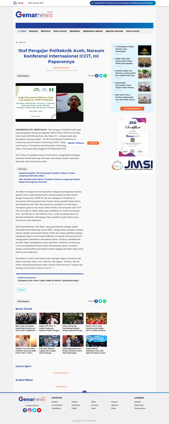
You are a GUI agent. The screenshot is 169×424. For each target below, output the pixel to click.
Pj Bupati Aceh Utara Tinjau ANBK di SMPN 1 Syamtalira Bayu (48, 280)
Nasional (21, 290)
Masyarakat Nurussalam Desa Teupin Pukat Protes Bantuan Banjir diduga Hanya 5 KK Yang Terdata (125, 85)
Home (20, 3)
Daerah (74, 402)
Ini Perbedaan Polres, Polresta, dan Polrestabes (124, 49)
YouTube (41, 413)
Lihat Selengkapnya (132, 108)
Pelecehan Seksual (93, 31)
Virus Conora (133, 31)
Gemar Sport (23, 366)
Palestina (75, 31)
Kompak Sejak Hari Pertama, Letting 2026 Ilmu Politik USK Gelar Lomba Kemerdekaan (125, 73)
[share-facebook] (96, 76)
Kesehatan (76, 405)
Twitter (35, 413)
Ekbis (93, 402)
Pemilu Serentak (115, 31)
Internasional (57, 405)
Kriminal (46, 31)
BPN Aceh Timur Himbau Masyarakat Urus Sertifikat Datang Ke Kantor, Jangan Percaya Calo (125, 97)
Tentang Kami (139, 408)
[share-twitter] (101, 76)
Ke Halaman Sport (60, 373)
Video (23, 31)
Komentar (24, 76)
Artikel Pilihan (24, 380)
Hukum (114, 402)
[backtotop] (84, 393)
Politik (74, 408)
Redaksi (137, 402)
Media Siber (139, 405)
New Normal (61, 31)
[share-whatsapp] (105, 76)
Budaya (55, 402)
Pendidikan (56, 408)
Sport (93, 408)
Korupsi (34, 31)
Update (93, 143)
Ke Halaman (61, 387)
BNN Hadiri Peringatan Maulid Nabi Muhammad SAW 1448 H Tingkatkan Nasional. (124, 3)
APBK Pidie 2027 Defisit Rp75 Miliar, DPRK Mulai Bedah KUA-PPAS (123, 61)
